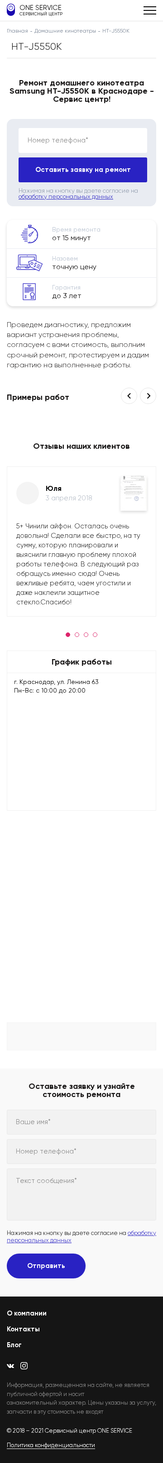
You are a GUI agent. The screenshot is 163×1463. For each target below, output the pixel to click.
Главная (17, 30)
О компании (27, 1313)
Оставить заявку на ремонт (83, 170)
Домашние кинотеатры (65, 30)
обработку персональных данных (66, 196)
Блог (14, 1345)
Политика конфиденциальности (51, 1445)
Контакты (23, 1329)
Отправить (46, 1266)
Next (148, 396)
